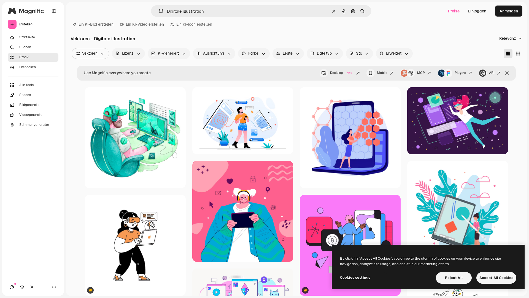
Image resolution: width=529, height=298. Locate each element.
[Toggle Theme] (32, 287)
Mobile (382, 73)
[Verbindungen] (12, 287)
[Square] (518, 53)
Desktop (341, 73)
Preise (454, 11)
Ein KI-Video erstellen (145, 24)
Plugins (460, 73)
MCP (421, 73)
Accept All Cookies (496, 277)
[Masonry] (508, 53)
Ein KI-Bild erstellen (96, 24)
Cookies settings (355, 277)
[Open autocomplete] (158, 11)
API (491, 73)
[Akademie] (22, 287)
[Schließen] (507, 73)
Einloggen (477, 11)
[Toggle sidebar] (54, 11)
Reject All (454, 277)
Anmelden (509, 11)
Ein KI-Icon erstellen (194, 24)
